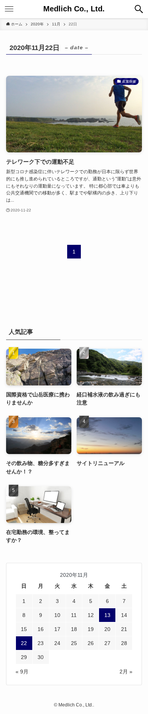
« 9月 (22, 672)
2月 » (126, 672)
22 (24, 643)
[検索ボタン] (139, 9)
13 (107, 615)
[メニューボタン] (9, 9)
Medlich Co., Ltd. (74, 9)
